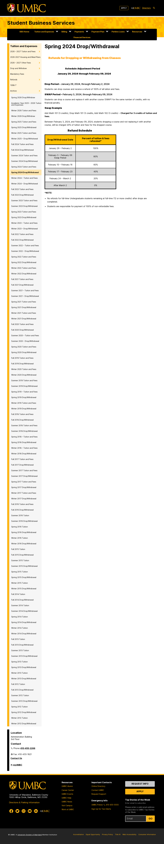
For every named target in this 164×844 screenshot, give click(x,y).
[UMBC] (26, 8)
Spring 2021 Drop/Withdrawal (23, 307)
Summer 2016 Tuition (20, 515)
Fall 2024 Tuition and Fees (22, 144)
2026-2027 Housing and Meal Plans (25, 57)
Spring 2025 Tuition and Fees (23, 122)
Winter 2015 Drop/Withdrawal (23, 588)
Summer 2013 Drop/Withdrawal (24, 656)
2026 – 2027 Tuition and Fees (22, 51)
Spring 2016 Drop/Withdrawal (23, 532)
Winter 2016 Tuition (19, 538)
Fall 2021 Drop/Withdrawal (22, 285)
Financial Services (82, 37)
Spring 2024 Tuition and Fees (23, 167)
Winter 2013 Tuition (19, 673)
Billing (64, 32)
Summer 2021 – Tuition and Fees (25, 290)
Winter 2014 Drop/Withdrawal (23, 633)
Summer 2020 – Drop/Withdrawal (25, 341)
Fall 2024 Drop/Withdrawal (22, 150)
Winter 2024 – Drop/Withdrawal (24, 184)
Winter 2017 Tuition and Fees (23, 493)
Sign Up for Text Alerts (101, 809)
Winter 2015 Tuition (19, 583)
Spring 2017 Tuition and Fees (23, 482)
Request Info (140, 783)
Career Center (68, 790)
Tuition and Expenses (44, 32)
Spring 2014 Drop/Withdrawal (23, 622)
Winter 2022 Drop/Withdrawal (23, 274)
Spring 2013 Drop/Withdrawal (23, 667)
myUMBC (17, 765)
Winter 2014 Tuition (19, 628)
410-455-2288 (27, 748)
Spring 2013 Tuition (19, 662)
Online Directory (98, 786)
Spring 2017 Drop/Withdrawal (23, 487)
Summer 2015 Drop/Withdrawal (24, 566)
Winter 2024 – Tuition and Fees (24, 178)
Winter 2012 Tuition (19, 718)
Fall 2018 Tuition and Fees (22, 414)
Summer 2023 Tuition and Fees (24, 200)
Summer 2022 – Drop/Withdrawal (25, 251)
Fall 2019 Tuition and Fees (22, 358)
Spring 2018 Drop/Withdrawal (23, 442)
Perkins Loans (118, 32)
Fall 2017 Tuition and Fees (22, 459)
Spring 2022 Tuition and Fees (23, 257)
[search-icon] (154, 8)
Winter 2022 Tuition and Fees (23, 268)
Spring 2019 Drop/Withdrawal (23, 397)
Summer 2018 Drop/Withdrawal (24, 431)
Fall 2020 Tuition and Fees (22, 324)
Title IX (117, 834)
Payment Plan (97, 32)
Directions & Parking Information (24, 802)
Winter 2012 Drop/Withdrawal (23, 723)
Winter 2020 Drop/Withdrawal (23, 375)
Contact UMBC (97, 790)
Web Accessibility (129, 834)
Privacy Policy (107, 834)
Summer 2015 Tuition (20, 560)
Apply (124, 8)
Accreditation (78, 834)
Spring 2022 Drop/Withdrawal (23, 262)
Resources (137, 32)
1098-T (13, 85)
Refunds (13, 79)
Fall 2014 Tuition (18, 594)
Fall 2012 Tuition (18, 684)
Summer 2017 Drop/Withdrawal (24, 476)
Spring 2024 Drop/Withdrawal (25, 172)
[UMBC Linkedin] (36, 811)
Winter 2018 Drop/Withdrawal (23, 453)
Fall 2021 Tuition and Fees (22, 279)
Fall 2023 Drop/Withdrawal (22, 195)
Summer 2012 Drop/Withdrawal (24, 701)
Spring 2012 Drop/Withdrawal (23, 712)
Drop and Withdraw (18, 68)
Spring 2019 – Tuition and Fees (24, 392)
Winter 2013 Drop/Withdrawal (23, 678)
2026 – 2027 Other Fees (20, 63)
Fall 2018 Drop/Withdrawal (22, 420)
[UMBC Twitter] (17, 811)
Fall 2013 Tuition (18, 639)
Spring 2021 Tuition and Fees (23, 302)
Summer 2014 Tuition (20, 605)
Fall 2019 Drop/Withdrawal (22, 363)
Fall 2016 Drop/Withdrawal (22, 510)
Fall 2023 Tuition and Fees (22, 189)
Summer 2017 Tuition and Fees (24, 470)
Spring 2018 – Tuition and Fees (24, 437)
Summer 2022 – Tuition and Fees (25, 245)
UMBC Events (67, 794)
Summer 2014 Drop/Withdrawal (24, 611)
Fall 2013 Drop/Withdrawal (22, 645)
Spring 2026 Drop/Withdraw (23, 97)
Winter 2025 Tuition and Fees (23, 133)
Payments (79, 32)
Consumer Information (147, 834)
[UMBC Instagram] (23, 811)
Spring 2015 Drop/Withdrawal (23, 577)
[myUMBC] (135, 8)
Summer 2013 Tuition (20, 650)
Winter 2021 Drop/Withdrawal (23, 319)
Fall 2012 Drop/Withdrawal (22, 690)
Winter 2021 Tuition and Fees (23, 313)
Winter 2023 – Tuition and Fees (24, 223)
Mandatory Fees (17, 74)
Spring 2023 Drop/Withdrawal (23, 217)
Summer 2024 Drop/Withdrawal (24, 161)
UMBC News (67, 802)
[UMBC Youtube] (30, 811)
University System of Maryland (30, 835)
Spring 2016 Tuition (19, 527)
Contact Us (16, 758)
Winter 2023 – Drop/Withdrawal (24, 229)
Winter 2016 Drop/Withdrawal (23, 543)
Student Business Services (41, 23)
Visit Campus (67, 805)
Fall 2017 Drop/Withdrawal (22, 465)
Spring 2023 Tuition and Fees (23, 212)
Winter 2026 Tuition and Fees (23, 110)
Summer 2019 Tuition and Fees (24, 380)
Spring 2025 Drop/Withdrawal (23, 127)
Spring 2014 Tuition (19, 617)
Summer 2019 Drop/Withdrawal (24, 386)
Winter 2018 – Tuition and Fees (24, 448)
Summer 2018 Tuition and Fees (24, 425)
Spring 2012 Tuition (19, 707)
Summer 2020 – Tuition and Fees (25, 335)
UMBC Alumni (67, 786)
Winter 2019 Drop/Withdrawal (23, 408)
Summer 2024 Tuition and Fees (24, 155)
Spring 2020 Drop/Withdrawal (23, 352)
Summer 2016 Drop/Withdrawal (24, 521)
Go (150, 818)
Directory (146, 8)
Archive (13, 91)
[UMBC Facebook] (11, 811)
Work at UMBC (68, 809)
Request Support (98, 794)
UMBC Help (66, 798)
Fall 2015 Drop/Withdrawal (22, 555)
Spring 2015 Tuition (19, 572)
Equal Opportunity (93, 834)
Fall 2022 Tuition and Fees (22, 234)
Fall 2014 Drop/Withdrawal (22, 600)
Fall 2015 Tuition (18, 549)
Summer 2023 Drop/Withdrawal (24, 206)
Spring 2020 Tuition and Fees (23, 347)
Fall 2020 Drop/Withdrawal (22, 330)
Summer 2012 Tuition (20, 695)
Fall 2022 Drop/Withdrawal (22, 240)
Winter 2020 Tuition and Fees (23, 369)
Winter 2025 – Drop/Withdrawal (24, 139)
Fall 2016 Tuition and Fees (22, 504)
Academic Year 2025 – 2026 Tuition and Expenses (26, 104)
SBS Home (24, 32)
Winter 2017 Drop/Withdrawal (23, 498)
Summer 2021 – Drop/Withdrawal (25, 296)
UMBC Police (96, 805)
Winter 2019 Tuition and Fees (23, 403)
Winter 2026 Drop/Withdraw (23, 116)
